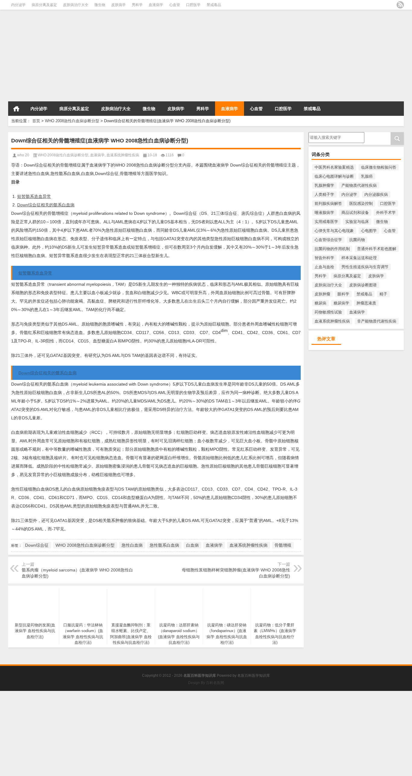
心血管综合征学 (328, 239)
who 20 (23, 155)
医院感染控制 (361, 203)
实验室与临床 (357, 221)
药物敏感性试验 (328, 312)
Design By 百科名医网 (206, 683)
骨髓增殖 (282, 545)
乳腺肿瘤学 (324, 185)
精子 (383, 294)
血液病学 (156, 5)
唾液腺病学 (324, 212)
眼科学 (343, 294)
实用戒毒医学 (326, 221)
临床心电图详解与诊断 (334, 176)
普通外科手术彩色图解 (376, 248)
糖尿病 (320, 303)
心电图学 (369, 230)
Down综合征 (37, 545)
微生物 (99, 5)
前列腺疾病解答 (328, 203)
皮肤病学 (118, 5)
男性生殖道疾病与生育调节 (364, 267)
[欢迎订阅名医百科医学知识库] (400, 4)
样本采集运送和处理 (359, 258)
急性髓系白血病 (164, 545)
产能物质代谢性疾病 (359, 185)
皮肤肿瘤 (322, 294)
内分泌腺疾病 (376, 194)
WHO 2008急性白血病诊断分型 (72, 121)
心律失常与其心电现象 (334, 230)
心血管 (174, 5)
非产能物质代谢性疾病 (376, 321)
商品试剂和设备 (355, 212)
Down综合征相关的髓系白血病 (45, 204)
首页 (16, 108)
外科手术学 (386, 212)
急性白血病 (132, 545)
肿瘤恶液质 (366, 303)
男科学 (137, 5)
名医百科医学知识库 (253, 675)
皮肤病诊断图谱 (363, 285)
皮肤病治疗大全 (75, 5)
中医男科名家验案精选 (334, 167)
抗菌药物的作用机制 (332, 248)
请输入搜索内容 (322, 134)
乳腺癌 (367, 176)
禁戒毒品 (214, 5)
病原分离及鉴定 (44, 5)
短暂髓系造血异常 (34, 196)
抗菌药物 (357, 239)
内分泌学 (18, 5)
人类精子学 (324, 194)
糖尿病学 (341, 303)
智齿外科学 (324, 258)
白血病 (192, 545)
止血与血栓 (324, 267)
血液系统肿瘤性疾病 (332, 321)
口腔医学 (193, 5)
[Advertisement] (181, 57)
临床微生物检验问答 (378, 167)
